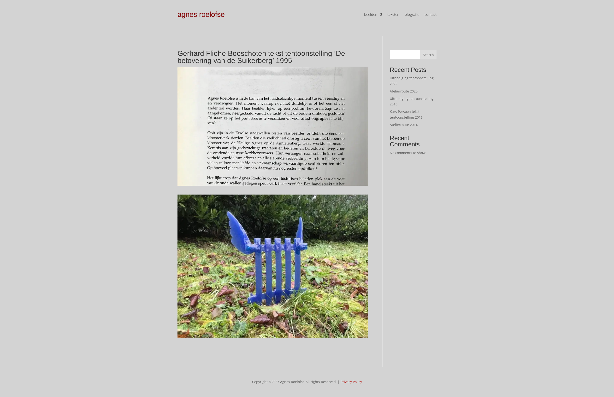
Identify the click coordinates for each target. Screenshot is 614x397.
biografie (412, 14)
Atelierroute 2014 (404, 124)
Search (428, 54)
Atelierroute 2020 (404, 91)
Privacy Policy (351, 382)
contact (431, 14)
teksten (393, 14)
